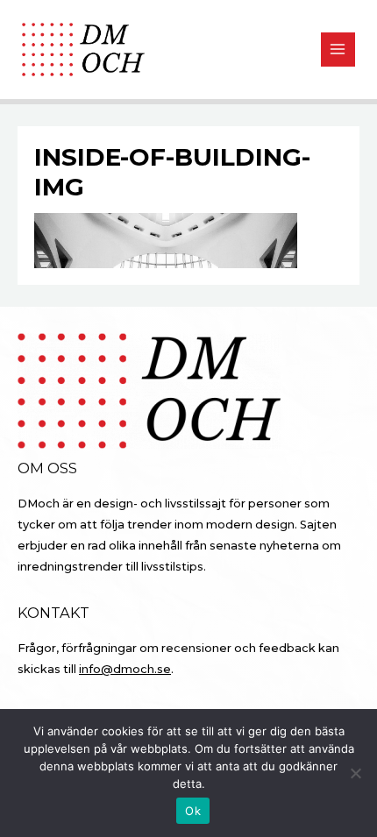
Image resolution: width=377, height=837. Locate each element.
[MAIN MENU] (338, 49)
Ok (193, 811)
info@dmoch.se (125, 669)
